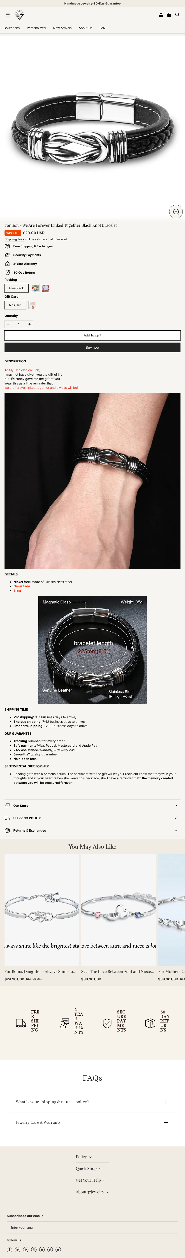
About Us (85, 28)
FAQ (102, 28)
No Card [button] (15, 305)
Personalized (36, 28)
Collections (12, 28)
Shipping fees (14, 239)
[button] (8, 14)
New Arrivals (62, 28)
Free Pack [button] (16, 288)
